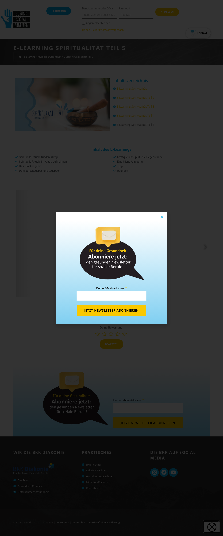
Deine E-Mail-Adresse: (111, 288)
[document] (111, 268)
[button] (162, 217)
